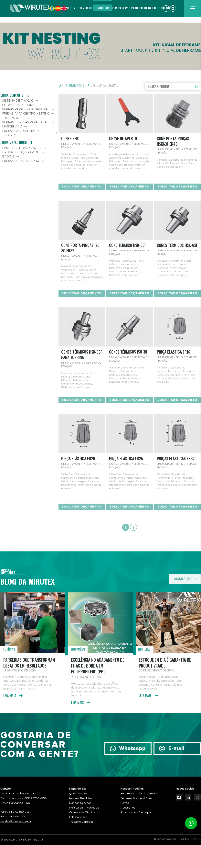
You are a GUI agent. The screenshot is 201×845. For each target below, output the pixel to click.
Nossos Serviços (80, 803)
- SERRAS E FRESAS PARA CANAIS (24, 122)
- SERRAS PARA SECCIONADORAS (24, 109)
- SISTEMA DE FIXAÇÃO (17, 100)
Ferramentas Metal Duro (136, 798)
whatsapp (191, 823)
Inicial (71, 8)
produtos (103, 8)
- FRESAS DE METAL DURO (19, 161)
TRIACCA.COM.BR (189, 839)
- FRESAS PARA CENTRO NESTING (24, 113)
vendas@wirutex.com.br (15, 821)
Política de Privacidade (84, 807)
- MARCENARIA (11, 126)
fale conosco (161, 8)
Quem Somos (78, 793)
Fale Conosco (78, 817)
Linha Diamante (71, 85)
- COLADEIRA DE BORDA (18, 105)
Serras (125, 803)
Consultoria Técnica (82, 812)
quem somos (86, 8)
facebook (166, 8)
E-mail (176, 748)
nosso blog (143, 8)
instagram (173, 8)
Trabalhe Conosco (81, 821)
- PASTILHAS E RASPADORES (21, 148)
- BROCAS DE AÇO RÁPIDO (19, 152)
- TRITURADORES (12, 118)
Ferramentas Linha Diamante (139, 793)
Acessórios (128, 807)
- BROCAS (7, 156)
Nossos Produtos (80, 798)
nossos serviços (122, 8)
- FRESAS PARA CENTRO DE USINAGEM (20, 133)
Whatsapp (132, 748)
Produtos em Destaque (136, 812)
